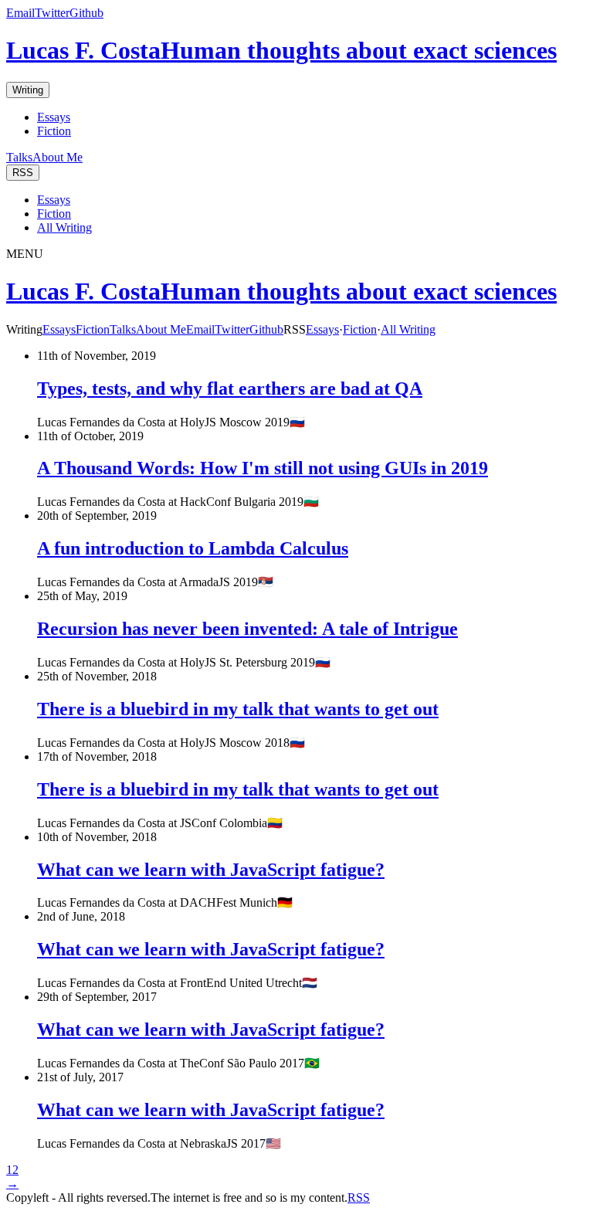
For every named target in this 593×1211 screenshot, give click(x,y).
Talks (19, 157)
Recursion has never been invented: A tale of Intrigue (247, 629)
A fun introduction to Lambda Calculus (192, 548)
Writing (27, 90)
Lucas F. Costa (281, 50)
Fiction (54, 130)
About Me (57, 157)
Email (20, 12)
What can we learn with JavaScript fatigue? (211, 870)
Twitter (52, 12)
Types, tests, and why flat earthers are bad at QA (229, 388)
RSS (22, 172)
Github (86, 12)
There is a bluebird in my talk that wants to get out (238, 709)
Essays (53, 117)
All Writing (64, 227)
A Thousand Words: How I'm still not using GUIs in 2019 (262, 468)
